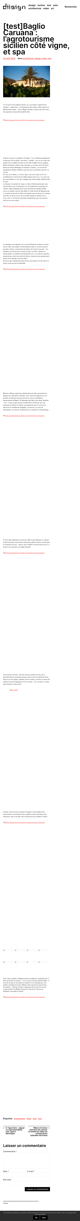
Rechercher (71, 6)
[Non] (78, 1216)
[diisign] (14, 6)
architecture (34, 8)
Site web (7, 1180)
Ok (36, 1218)
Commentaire (10, 1151)
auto (55, 5)
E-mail (30, 1171)
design (32, 5)
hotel (29, 1119)
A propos (5, 1203)
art (52, 8)
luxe (35, 1119)
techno (41, 5)
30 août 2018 (9, 59)
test (49, 5)
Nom (6, 1171)
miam (46, 8)
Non (44, 1218)
